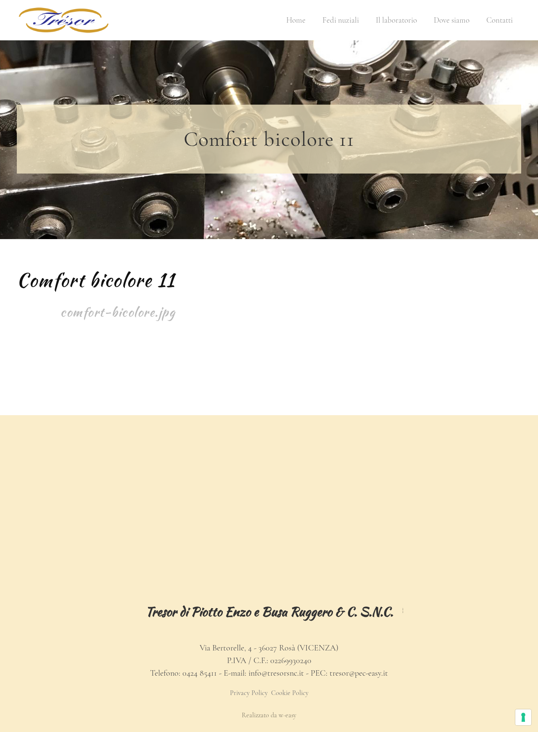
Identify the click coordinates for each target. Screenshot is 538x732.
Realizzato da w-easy (269, 715)
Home (296, 20)
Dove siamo (451, 20)
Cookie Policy (290, 693)
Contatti (499, 20)
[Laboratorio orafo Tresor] (64, 20)
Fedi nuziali (340, 20)
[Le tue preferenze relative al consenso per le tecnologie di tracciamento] (523, 717)
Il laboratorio (396, 20)
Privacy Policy (249, 693)
